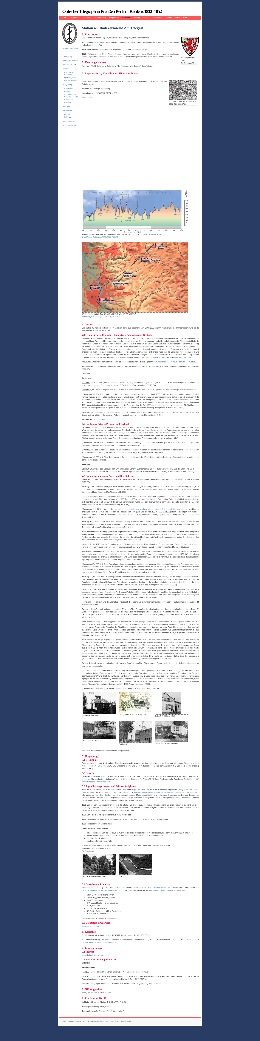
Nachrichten (157, 18)
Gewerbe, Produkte (71, 97)
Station (66, 69)
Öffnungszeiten (69, 121)
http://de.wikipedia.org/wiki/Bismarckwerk (99, 890)
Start (64, 18)
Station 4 (86, 18)
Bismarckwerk (160, 888)
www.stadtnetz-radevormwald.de (95, 955)
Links (177, 18)
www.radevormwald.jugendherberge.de (180, 792)
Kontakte (66, 106)
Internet (67, 114)
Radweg (136, 18)
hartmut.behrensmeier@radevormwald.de (99, 942)
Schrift (66, 117)
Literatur (168, 18)
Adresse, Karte (69, 65)
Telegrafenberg (99, 18)
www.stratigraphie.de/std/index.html (96, 782)
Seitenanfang (125, 1021)
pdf (146, 979)
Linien (146, 18)
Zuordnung (67, 57)
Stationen (126, 18)
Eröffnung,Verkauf (70, 78)
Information (67, 110)
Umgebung (114, 18)
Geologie (67, 91)
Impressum (66, 1021)
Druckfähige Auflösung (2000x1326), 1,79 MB (101, 317)
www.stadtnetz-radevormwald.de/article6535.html (175, 362)
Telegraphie (74, 18)
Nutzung (186, 18)
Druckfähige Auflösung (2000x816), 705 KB (100, 237)
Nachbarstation (69, 125)
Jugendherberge (70, 94)
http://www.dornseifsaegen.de (161, 890)
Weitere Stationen (70, 49)
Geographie (68, 88)
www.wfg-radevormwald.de (93, 926)
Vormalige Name (70, 61)
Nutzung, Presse (70, 80)
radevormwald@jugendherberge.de (148, 792)
